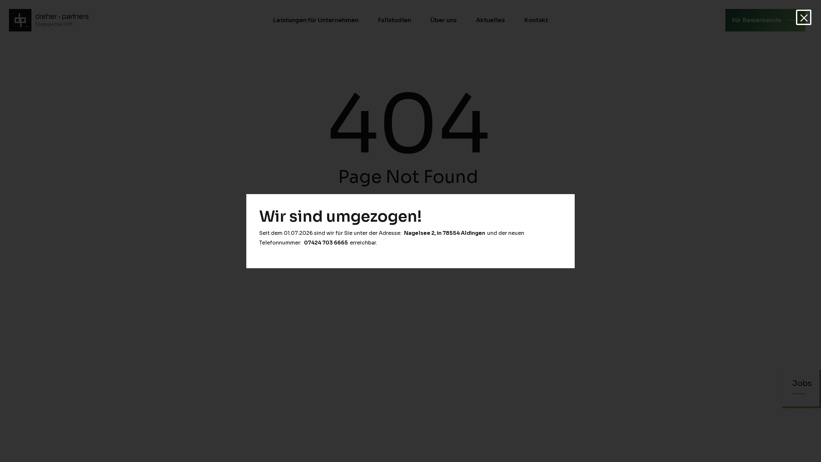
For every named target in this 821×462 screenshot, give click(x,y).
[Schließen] (803, 17)
